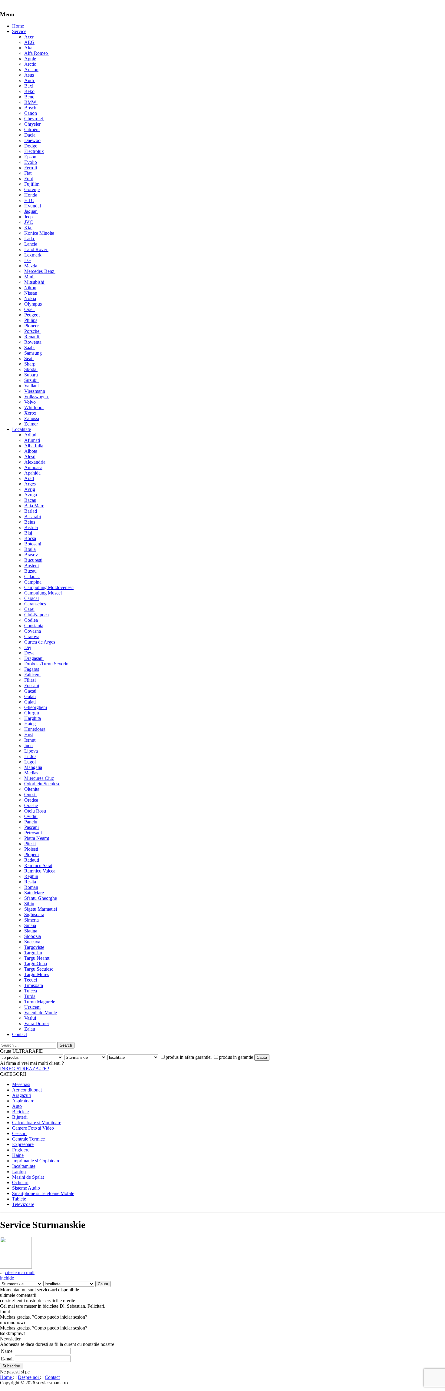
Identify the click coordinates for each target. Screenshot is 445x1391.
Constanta (33, 625)
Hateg (30, 723)
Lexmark (32, 254)
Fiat (28, 173)
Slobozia (32, 936)
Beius (29, 522)
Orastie (31, 805)
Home (18, 25)
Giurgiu (31, 712)
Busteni (31, 565)
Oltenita (31, 789)
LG (27, 260)
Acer (29, 36)
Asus (29, 75)
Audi (29, 80)
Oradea (31, 800)
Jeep (29, 216)
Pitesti (30, 843)
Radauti (31, 860)
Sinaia (30, 925)
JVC (28, 222)
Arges (30, 483)
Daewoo (32, 140)
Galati (30, 696)
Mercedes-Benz (39, 271)
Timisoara (33, 985)
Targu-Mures (36, 974)
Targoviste (34, 947)
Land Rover (36, 249)
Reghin (31, 876)
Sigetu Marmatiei (40, 909)
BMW (31, 102)
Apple (30, 58)
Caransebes (35, 603)
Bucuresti (33, 560)
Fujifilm (31, 184)
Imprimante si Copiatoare (36, 1160)
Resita (30, 881)
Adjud (30, 434)
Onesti (30, 794)
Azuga (30, 494)
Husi (28, 734)
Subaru (31, 374)
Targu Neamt (36, 958)
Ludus (30, 756)
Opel (29, 309)
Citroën (32, 129)
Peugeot (32, 314)
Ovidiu (31, 816)
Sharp (29, 363)
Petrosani (33, 832)
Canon (30, 113)
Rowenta (32, 342)
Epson (30, 156)
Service (19, 31)
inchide (7, 1277)
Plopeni (31, 854)
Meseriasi (21, 1084)
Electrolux (34, 151)
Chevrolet (34, 118)
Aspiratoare (23, 1100)
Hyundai (33, 205)
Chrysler (33, 124)
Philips (30, 320)
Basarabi (32, 516)
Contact (19, 1034)
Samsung (33, 353)
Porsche (32, 331)
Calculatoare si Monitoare (36, 1122)
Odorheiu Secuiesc (42, 783)
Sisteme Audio (26, 1188)
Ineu (28, 745)
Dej (27, 647)
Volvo (30, 402)
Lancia (31, 244)
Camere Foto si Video (33, 1128)
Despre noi (29, 1377)
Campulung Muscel (43, 592)
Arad (29, 478)
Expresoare (23, 1144)
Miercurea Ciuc (39, 778)
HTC (29, 200)
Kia (28, 227)
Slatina (30, 930)
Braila (30, 549)
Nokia (30, 298)
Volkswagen (36, 396)
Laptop (19, 1171)
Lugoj (30, 761)
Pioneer (31, 325)
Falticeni (32, 674)
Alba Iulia (33, 445)
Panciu (30, 821)
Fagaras (31, 669)
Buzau (30, 571)
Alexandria (34, 462)
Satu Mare (34, 892)
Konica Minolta (39, 233)
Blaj (28, 532)
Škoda (31, 369)
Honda (31, 194)
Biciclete (20, 1111)
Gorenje (32, 189)
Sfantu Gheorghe (40, 898)
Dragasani (34, 658)
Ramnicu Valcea (39, 870)
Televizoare (23, 1204)
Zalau (29, 1029)
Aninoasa (33, 467)
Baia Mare (34, 505)
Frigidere (20, 1149)
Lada (29, 238)
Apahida (32, 472)
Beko (29, 91)
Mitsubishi (34, 282)
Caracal (31, 598)
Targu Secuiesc (38, 969)
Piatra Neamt (36, 838)
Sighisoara (34, 914)
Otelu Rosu (35, 810)
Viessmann (34, 391)
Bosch (30, 107)
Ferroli (30, 167)
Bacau (30, 500)
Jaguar (31, 211)
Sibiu (29, 903)
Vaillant (31, 385)
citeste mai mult (20, 1272)
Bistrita (31, 527)
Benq (29, 96)
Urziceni (32, 1007)
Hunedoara (34, 729)
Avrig (29, 489)
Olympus (33, 303)
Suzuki (31, 380)
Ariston (31, 69)
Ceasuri (19, 1133)
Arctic (30, 64)
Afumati (32, 440)
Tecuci (30, 979)
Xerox (30, 413)
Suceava (32, 941)
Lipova (31, 750)
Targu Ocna (35, 963)
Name (6, 1351)
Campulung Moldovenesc (49, 587)
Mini (29, 276)
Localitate (21, 429)
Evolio (30, 162)
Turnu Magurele (39, 1001)
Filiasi (30, 680)
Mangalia (33, 767)
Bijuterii (20, 1117)
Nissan (31, 293)
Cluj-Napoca (36, 614)
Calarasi (32, 576)
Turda (29, 996)
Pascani (31, 827)
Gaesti (30, 691)
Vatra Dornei (36, 1023)
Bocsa (30, 538)
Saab (29, 347)
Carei (29, 609)
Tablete (19, 1198)
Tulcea (30, 990)
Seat (29, 358)
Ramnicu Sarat (38, 865)
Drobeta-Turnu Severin (46, 663)
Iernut (29, 740)
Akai (29, 47)
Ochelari (20, 1182)
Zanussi (31, 418)
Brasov (31, 554)
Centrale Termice (28, 1138)
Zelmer (31, 423)
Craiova (31, 636)
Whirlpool (34, 407)
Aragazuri (21, 1095)
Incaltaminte (23, 1166)
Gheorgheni (35, 707)
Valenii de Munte (40, 1012)
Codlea (31, 620)
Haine (18, 1155)
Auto (17, 1106)
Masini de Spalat (28, 1177)
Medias (31, 772)
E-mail (7, 1358)
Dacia (30, 134)
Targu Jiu (33, 952)
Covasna (32, 631)
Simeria (31, 919)
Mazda (31, 265)
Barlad (30, 511)
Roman (31, 887)
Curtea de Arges (39, 641)
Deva (29, 652)
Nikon (30, 287)
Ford (28, 178)
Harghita (32, 718)
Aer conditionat (27, 1089)
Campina (32, 582)
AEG (29, 42)
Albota (30, 451)
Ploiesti (31, 849)
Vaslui (30, 1018)
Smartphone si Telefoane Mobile (43, 1193)
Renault (32, 336)
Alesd (29, 456)
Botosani (32, 543)
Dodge (31, 145)
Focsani (31, 685)
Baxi (28, 85)
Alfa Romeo (36, 53)
